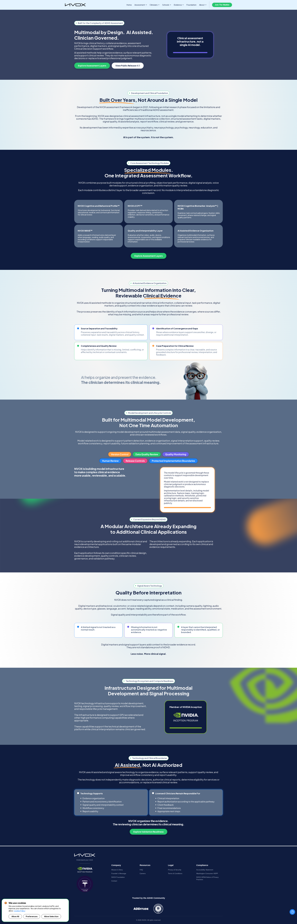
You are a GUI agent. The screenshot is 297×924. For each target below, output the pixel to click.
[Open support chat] (292, 912)
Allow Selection (51, 916)
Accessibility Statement (204, 870)
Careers (143, 873)
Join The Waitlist (222, 5)
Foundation (191, 5)
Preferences (32, 916)
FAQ (141, 870)
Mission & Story (117, 870)
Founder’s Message (118, 873)
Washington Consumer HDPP (207, 873)
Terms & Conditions (175, 873)
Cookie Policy (19, 911)
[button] (140, 5)
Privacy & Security (174, 870)
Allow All (15, 916)
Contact (114, 881)
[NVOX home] (75, 4)
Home (129, 5)
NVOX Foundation (118, 877)
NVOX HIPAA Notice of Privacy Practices (207, 878)
